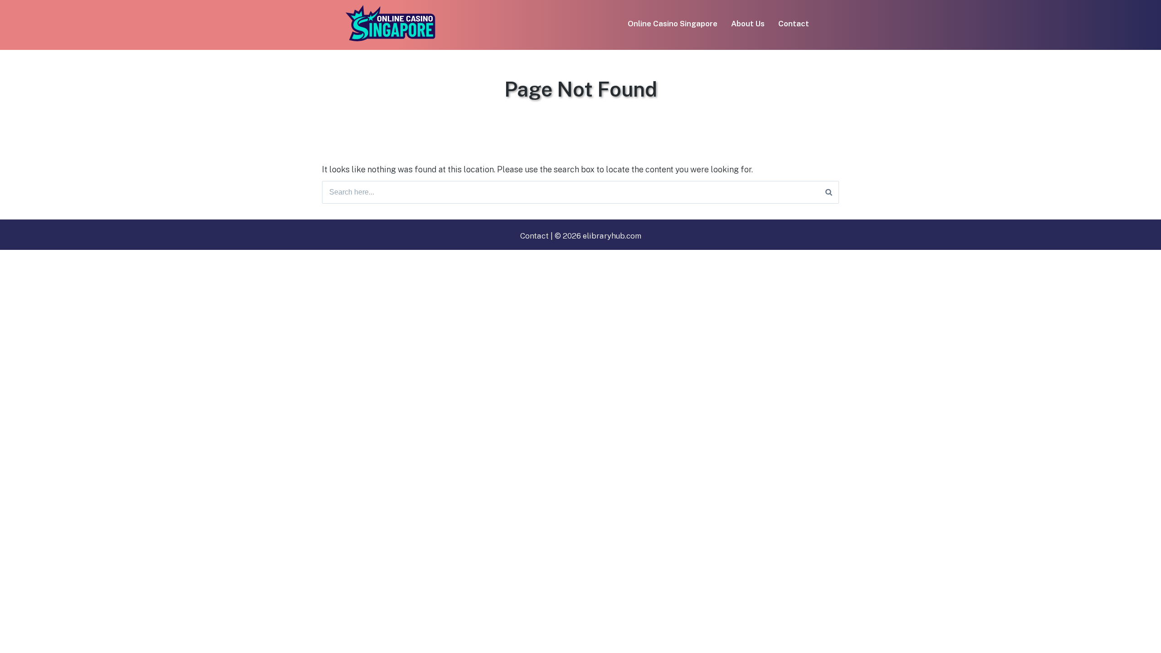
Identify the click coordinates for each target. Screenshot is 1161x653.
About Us (748, 23)
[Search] (829, 192)
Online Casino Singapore (672, 23)
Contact (793, 23)
